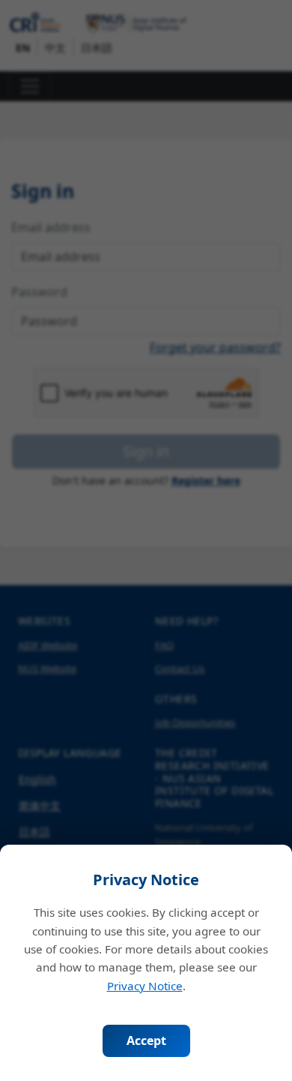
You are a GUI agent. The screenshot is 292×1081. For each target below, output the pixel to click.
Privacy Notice (145, 985)
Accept (146, 1040)
